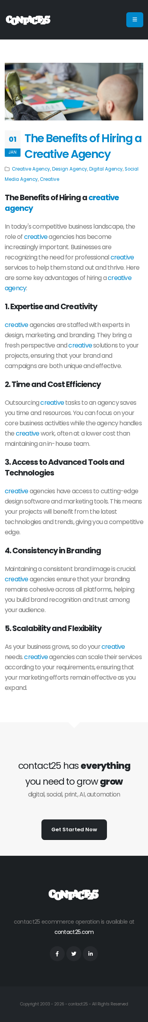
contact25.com (74, 932)
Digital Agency (106, 169)
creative (36, 236)
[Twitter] (73, 953)
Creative (49, 179)
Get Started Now (74, 829)
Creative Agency (31, 169)
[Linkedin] (90, 953)
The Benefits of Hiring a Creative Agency (83, 146)
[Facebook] (57, 953)
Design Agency (69, 169)
